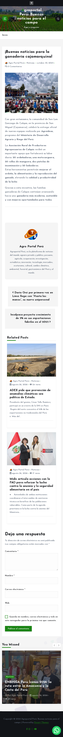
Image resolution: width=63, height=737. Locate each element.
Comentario (11, 551)
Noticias (30, 63)
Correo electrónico (15, 589)
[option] (31, 677)
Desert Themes (41, 722)
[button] (54, 645)
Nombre (10, 576)
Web (7, 603)
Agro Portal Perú (16, 63)
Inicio (5, 35)
